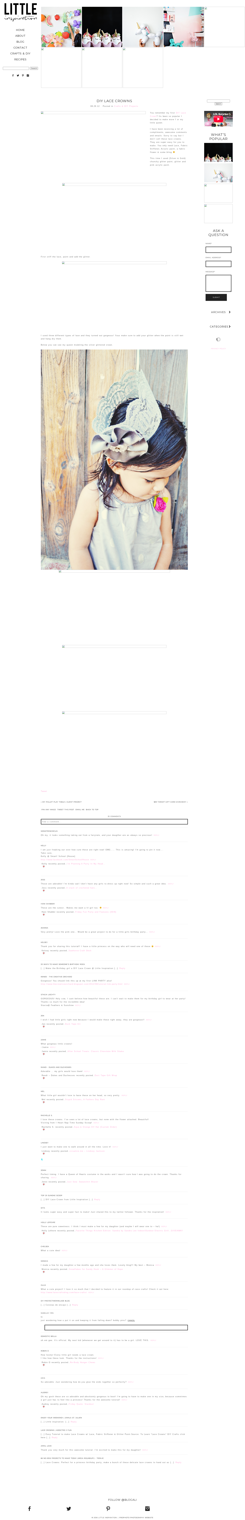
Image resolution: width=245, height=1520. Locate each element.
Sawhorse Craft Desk (80, 951)
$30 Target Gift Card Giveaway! (171, 802)
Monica (44, 1261)
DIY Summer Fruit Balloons (61, 19)
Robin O (45, 1351)
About (20, 35)
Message (210, 272)
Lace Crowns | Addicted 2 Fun (56, 1430)
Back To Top (92, 810)
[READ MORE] (61, 35)
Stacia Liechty (48, 995)
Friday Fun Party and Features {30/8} (95, 912)
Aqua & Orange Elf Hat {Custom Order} (95, 1127)
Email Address (213, 258)
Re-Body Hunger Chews (82, 1362)
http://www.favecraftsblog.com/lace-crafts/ (64, 1292)
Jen (42, 1016)
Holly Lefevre (48, 1222)
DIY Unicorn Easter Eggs (102, 19)
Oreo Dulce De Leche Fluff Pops (224, 19)
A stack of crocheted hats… (81, 888)
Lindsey (44, 1143)
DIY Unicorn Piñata (102, 60)
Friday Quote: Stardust (81, 1404)
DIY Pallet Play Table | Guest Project (61, 802)
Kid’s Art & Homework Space (183, 19)
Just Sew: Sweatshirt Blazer (82, 1182)
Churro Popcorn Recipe (61, 60)
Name (208, 244)
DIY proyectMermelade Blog (55, 1301)
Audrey (44, 1392)
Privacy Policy (218, 349)
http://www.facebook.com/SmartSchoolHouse (65, 860)
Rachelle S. (46, 1115)
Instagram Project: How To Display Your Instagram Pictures (218, 206)
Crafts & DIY (20, 53)
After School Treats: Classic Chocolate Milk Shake (96, 1051)
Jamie (43, 1040)
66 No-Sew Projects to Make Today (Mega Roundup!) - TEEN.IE (72, 1458)
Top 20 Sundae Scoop (51, 1195)
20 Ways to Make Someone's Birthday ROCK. (63, 964)
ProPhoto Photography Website (136, 1518)
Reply (156, 835)
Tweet (44, 791)
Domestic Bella (49, 1336)
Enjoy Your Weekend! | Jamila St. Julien (61, 1418)
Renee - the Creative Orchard (56, 977)
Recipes (20, 59)
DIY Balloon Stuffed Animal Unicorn (142, 19)
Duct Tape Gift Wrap (106, 1075)
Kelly (43, 846)
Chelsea (45, 1246)
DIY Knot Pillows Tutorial (218, 186)
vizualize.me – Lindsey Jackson (87, 1151)
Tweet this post (65, 810)
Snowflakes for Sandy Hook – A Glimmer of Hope (96, 1269)
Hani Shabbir (48, 904)
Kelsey (44, 942)
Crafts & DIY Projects (126, 106)
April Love (46, 1446)
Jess (43, 880)
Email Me (80, 810)
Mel (43, 1091)
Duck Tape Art (73, 1024)
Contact (20, 47)
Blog (20, 41)
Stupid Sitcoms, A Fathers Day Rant (85, 1099)
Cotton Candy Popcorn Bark (142, 60)
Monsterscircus (49, 831)
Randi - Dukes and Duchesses (56, 1067)
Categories (219, 326)
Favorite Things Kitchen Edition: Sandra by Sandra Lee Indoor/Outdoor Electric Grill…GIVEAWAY (129, 1231)
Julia (43, 1285)
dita (43, 1208)
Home (20, 30)
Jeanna (44, 928)
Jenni (43, 1170)
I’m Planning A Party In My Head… (86, 864)
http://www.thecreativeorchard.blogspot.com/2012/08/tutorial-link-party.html (82, 984)
